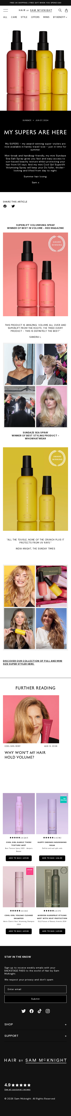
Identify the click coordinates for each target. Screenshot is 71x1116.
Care (14, 17)
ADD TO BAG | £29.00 (19, 858)
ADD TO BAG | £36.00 (52, 858)
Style (24, 17)
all (5, 17)
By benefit (59, 17)
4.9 (7, 1085)
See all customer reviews (17, 1089)
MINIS (46, 17)
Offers (35, 17)
